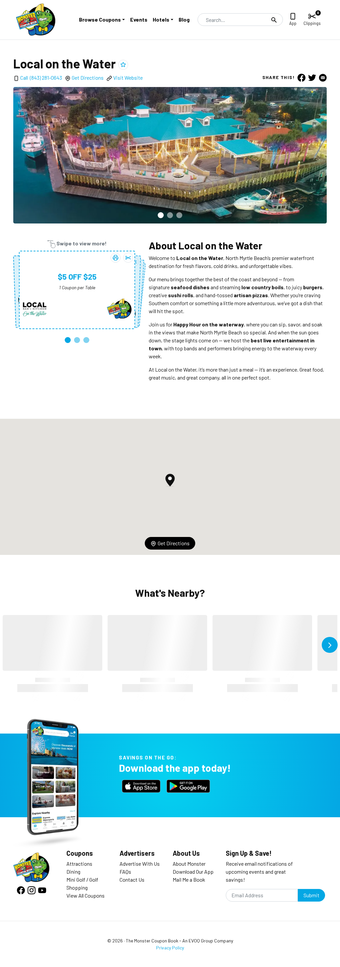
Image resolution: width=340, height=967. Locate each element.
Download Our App (193, 871)
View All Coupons (85, 895)
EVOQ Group (201, 940)
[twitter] (312, 77)
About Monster (189, 863)
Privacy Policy (170, 947)
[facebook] (301, 77)
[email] (323, 77)
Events (138, 19)
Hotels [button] (161, 19)
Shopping (77, 887)
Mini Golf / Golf (82, 879)
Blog (184, 19)
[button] (161, 215)
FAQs (125, 871)
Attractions (79, 863)
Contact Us (132, 879)
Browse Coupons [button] (100, 19)
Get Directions (88, 77)
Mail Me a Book (189, 879)
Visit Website (128, 77)
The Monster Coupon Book (152, 940)
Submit (311, 895)
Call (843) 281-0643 (41, 77)
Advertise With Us (140, 863)
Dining (73, 871)
